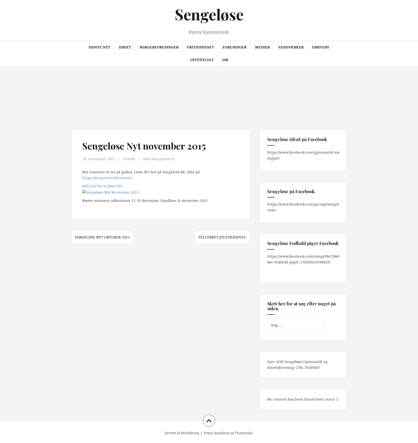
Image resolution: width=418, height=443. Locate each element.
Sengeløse (209, 14)
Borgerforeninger (159, 47)
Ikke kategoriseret (159, 158)
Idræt (125, 47)
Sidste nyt (99, 47)
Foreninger (234, 47)
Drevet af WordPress (182, 433)
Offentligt (202, 59)
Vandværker (291, 47)
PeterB (129, 158)
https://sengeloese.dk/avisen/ (107, 177)
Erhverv (320, 47)
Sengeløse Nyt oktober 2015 (102, 237)
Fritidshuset (200, 47)
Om (225, 59)
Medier (262, 47)
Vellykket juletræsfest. (222, 237)
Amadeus (222, 433)
